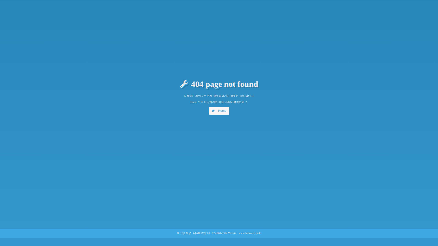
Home (222, 110)
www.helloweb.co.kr (250, 233)
